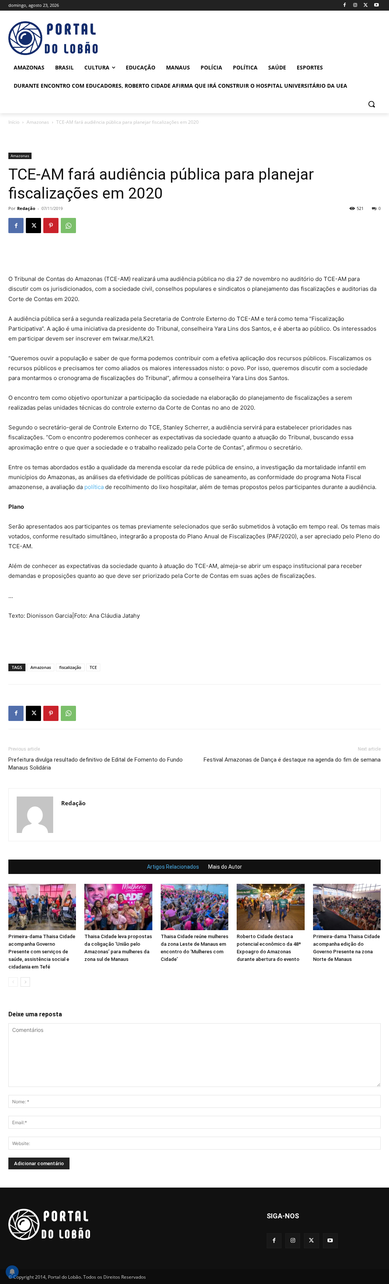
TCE (93, 667)
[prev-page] (13, 982)
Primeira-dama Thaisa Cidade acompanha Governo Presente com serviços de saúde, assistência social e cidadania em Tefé (41, 952)
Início (13, 122)
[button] (371, 104)
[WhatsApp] (68, 225)
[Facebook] (344, 5)
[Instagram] (355, 5)
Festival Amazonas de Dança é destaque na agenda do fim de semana (292, 759)
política (94, 487)
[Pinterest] (51, 225)
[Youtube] (376, 5)
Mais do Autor (225, 866)
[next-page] (25, 982)
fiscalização (70, 667)
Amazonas (38, 122)
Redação (26, 208)
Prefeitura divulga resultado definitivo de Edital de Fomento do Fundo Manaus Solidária (95, 763)
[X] (365, 5)
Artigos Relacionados (173, 866)
